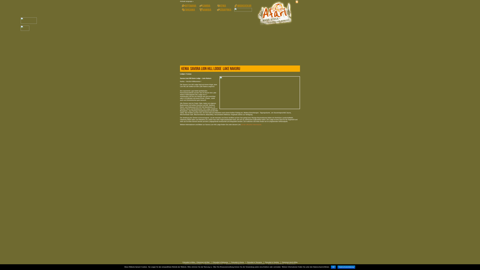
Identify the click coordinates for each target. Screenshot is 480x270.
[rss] (297, 2)
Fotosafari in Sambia (272, 262)
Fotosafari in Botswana (220, 262)
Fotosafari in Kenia (237, 262)
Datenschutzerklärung (346, 267)
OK (333, 267)
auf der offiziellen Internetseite (251, 125)
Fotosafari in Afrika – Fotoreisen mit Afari (196, 262)
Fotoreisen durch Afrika (290, 262)
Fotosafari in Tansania (254, 262)
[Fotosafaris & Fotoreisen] (274, 13)
